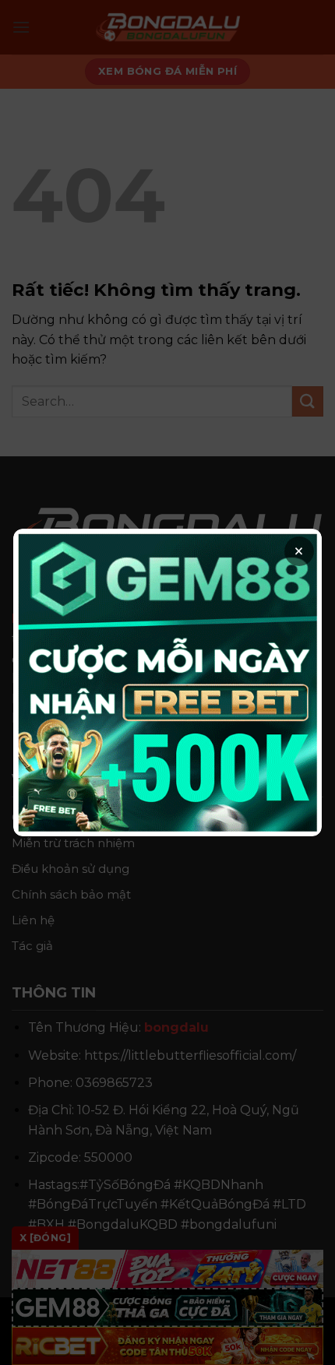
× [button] (299, 551)
